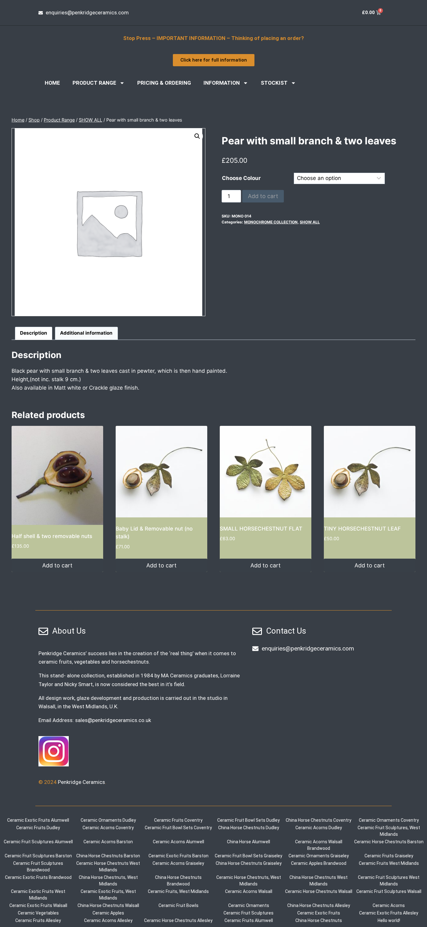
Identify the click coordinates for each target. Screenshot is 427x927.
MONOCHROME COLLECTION (271, 222)
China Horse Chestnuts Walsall (108, 905)
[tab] (34, 333)
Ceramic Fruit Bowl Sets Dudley (248, 820)
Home (52, 83)
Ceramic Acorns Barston (108, 841)
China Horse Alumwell (248, 841)
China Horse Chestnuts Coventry (318, 820)
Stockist (274, 83)
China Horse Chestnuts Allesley (318, 905)
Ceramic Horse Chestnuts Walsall (318, 891)
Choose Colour (241, 178)
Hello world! (389, 920)
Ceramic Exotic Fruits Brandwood (38, 877)
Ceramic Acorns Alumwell (178, 841)
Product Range (94, 83)
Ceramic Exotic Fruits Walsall (38, 905)
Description (33, 333)
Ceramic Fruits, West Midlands (178, 891)
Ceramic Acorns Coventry (108, 827)
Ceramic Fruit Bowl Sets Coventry (178, 827)
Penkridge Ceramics (81, 782)
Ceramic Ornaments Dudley (108, 820)
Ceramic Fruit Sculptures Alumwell (38, 841)
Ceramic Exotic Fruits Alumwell (38, 820)
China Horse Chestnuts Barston (108, 855)
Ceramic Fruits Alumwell (248, 920)
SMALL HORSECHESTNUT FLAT (261, 529)
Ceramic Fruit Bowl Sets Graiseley (248, 855)
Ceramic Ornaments (248, 905)
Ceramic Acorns (389, 905)
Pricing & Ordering (164, 83)
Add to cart (263, 196)
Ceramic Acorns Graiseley (178, 863)
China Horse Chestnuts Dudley (248, 827)
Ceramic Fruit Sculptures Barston (38, 855)
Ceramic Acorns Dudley (318, 827)
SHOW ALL (310, 222)
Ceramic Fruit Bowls (178, 905)
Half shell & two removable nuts (52, 536)
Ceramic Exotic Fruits (318, 912)
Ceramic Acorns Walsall (248, 891)
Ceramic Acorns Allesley (108, 920)
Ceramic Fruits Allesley (38, 920)
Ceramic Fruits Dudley (38, 827)
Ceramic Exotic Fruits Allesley (388, 912)
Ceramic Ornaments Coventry (389, 820)
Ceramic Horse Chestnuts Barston (389, 841)
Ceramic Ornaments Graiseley (319, 855)
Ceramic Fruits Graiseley (388, 855)
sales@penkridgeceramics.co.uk (113, 720)
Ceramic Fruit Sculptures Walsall (388, 891)
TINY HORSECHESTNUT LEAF (362, 529)
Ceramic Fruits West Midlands (389, 863)
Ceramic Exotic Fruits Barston (178, 855)
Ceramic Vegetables (38, 912)
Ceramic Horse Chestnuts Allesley (178, 920)
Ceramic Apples (108, 912)
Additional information (86, 333)
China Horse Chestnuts (318, 920)
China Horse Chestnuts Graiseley (249, 863)
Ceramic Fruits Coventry (178, 820)
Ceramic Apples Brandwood (318, 863)
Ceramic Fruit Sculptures (249, 912)
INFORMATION (221, 83)
